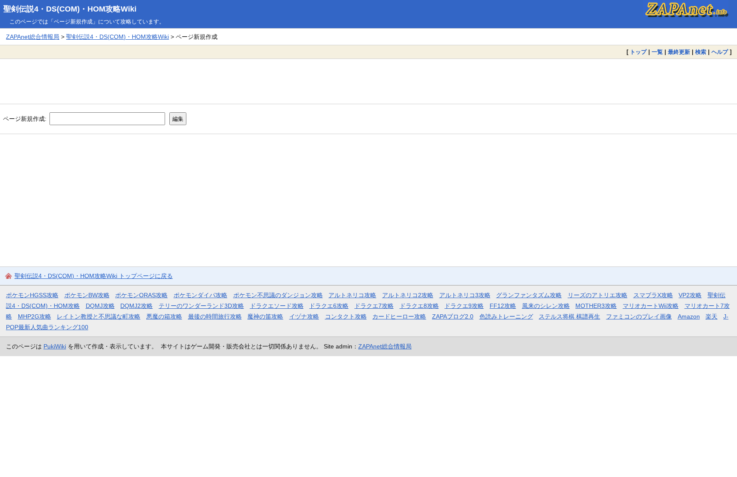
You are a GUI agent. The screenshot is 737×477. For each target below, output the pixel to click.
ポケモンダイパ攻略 (200, 295)
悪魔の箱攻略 (164, 316)
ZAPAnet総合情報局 (32, 36)
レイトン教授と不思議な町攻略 (98, 316)
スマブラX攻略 (653, 295)
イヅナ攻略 (304, 316)
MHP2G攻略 (34, 316)
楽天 (711, 316)
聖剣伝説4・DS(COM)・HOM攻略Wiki (69, 9)
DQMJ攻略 (100, 305)
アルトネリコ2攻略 (407, 295)
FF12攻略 (503, 305)
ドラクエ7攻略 (374, 305)
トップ (638, 52)
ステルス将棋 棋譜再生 (569, 316)
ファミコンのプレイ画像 (639, 316)
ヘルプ (719, 52)
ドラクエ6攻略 (328, 305)
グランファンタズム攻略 (529, 295)
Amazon (689, 316)
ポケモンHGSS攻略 (32, 295)
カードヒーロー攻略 (399, 316)
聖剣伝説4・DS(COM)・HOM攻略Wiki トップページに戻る (94, 275)
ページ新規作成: (24, 118)
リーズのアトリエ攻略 (597, 295)
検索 (700, 52)
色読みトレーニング (506, 316)
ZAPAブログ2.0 (452, 316)
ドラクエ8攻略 (419, 305)
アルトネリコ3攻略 (464, 295)
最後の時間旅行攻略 (215, 316)
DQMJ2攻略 (136, 305)
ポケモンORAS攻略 (141, 295)
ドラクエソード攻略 (277, 305)
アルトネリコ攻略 (352, 295)
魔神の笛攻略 (265, 316)
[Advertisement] (368, 81)
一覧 (657, 52)
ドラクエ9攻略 (464, 305)
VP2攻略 (690, 295)
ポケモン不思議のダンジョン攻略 (278, 295)
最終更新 (679, 52)
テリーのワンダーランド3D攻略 (201, 305)
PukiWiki (55, 346)
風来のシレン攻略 (546, 305)
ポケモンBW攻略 (87, 295)
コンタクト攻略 (346, 316)
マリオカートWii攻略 (651, 305)
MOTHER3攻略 (596, 305)
